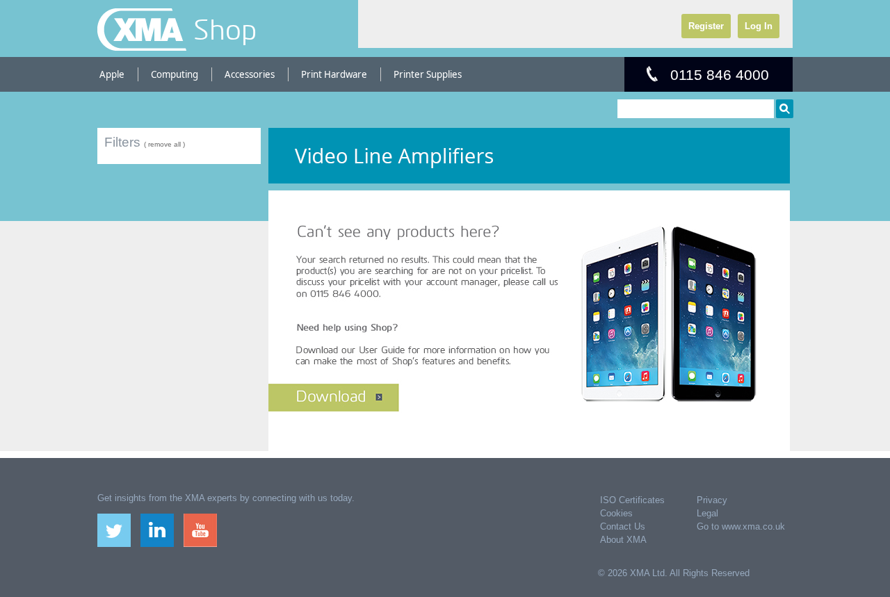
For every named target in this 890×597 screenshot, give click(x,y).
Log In (758, 26)
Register (706, 26)
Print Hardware (334, 74)
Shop (225, 29)
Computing (174, 74)
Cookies (616, 513)
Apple (111, 74)
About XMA (623, 539)
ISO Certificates (632, 500)
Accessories (250, 74)
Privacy (712, 500)
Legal (707, 513)
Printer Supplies (428, 74)
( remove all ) (164, 144)
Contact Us (622, 526)
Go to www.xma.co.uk (741, 526)
